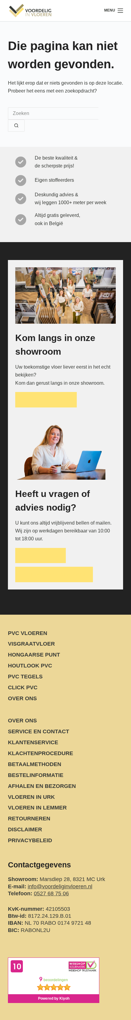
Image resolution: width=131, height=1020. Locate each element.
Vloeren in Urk (31, 797)
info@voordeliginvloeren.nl (60, 886)
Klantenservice (33, 742)
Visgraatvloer (31, 644)
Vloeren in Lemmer (37, 808)
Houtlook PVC (30, 666)
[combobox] (53, 113)
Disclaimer (25, 829)
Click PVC (22, 687)
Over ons (22, 698)
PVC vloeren (27, 633)
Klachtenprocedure (40, 753)
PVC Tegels (25, 677)
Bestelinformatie (35, 775)
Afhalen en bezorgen (42, 786)
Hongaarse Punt (34, 655)
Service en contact (38, 731)
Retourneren (29, 819)
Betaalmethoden (34, 764)
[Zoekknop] (16, 126)
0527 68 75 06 (51, 893)
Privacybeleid (30, 840)
